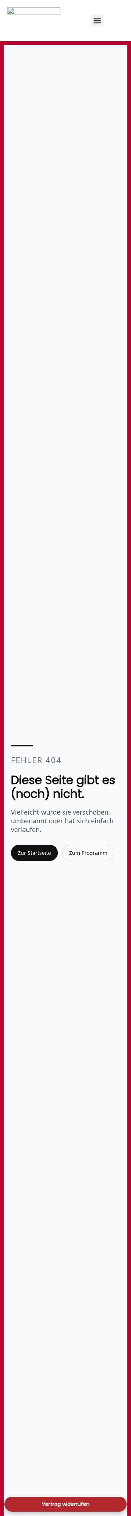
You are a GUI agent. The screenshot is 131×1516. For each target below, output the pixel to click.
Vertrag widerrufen (66, 1504)
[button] (97, 20)
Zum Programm (88, 852)
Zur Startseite (34, 852)
